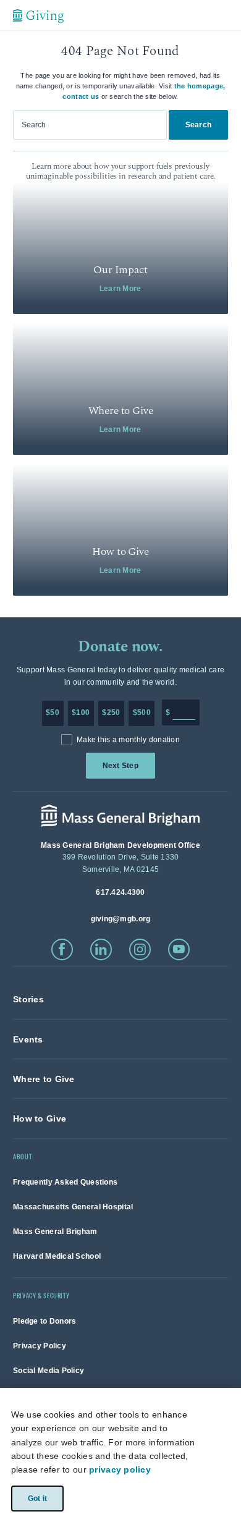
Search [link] (198, 124)
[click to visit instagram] (140, 949)
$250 (111, 712)
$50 (52, 712)
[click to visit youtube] (179, 949)
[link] (120, 248)
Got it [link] (36, 1498)
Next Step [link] (120, 765)
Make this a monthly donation (128, 739)
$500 (142, 712)
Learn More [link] (120, 288)
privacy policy (120, 1469)
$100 (81, 712)
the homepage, (200, 86)
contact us (80, 96)
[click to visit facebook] (62, 949)
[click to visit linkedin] (101, 949)
